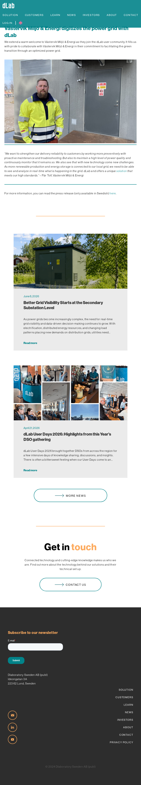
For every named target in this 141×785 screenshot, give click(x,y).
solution (121, 171)
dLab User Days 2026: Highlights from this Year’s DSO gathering (67, 437)
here (113, 193)
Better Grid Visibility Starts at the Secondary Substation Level (63, 305)
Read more (30, 343)
